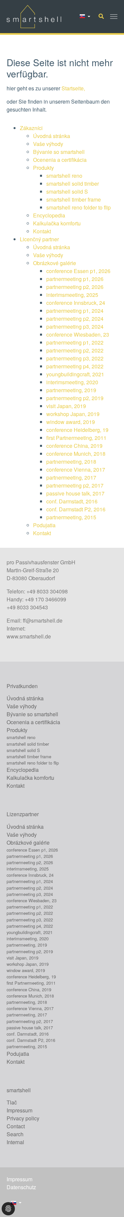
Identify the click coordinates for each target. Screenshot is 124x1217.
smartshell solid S (67, 191)
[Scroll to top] (109, 1202)
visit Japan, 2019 (66, 406)
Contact (16, 1126)
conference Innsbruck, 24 (75, 302)
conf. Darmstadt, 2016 (72, 501)
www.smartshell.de (29, 636)
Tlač (12, 1102)
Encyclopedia (49, 215)
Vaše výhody (48, 144)
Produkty (43, 167)
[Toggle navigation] (113, 16)
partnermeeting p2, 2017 (74, 485)
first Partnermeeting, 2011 (76, 438)
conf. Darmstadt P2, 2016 (75, 509)
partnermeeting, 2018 (71, 461)
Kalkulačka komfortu (57, 223)
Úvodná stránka (51, 136)
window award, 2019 (70, 422)
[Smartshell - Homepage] (34, 16)
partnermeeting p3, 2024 (74, 326)
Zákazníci (31, 128)
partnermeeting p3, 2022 (74, 358)
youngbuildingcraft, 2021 (75, 374)
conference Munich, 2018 (75, 453)
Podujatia (44, 525)
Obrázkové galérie (54, 263)
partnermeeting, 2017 (71, 477)
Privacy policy (23, 1118)
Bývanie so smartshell (59, 152)
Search (15, 1134)
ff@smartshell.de (42, 620)
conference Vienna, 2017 (75, 469)
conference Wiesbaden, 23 (77, 334)
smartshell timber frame (73, 199)
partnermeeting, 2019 (71, 390)
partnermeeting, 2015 (71, 517)
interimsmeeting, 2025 (72, 295)
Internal (15, 1142)
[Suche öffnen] (101, 16)
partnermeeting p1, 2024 (74, 310)
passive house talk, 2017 (75, 493)
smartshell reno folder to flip (78, 207)
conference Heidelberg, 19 (77, 430)
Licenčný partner (39, 239)
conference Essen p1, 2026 (78, 271)
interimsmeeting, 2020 (72, 382)
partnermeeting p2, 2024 (74, 318)
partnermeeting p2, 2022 (74, 350)
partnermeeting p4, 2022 (74, 366)
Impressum (19, 1110)
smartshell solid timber (72, 183)
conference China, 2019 (74, 445)
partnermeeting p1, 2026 (74, 279)
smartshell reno (64, 175)
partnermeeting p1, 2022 (74, 342)
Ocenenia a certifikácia (60, 160)
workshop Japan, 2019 (73, 414)
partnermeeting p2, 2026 (74, 287)
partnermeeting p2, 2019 (74, 398)
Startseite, (73, 88)
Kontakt (42, 231)
